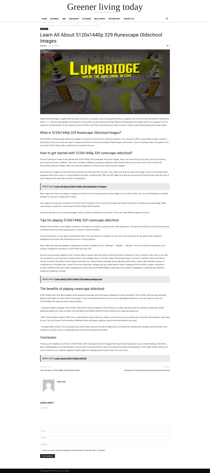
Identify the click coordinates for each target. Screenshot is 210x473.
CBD (64, 19)
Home (44, 19)
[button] (167, 19)
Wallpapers (50, 25)
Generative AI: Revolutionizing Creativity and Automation (147, 370)
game (47, 122)
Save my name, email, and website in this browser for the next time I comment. (74, 450)
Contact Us (128, 19)
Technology (114, 19)
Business (54, 19)
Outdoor (86, 19)
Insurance (74, 19)
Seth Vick (43, 46)
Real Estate (99, 19)
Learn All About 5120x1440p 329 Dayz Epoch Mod (60, 370)
